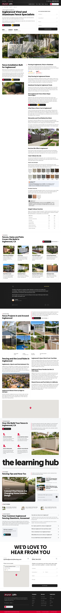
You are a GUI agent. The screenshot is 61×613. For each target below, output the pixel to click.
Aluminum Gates (50, 273)
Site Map (51, 605)
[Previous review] (45, 305)
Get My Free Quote (47, 29)
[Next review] (48, 305)
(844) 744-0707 (36, 559)
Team (33, 603)
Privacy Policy (38, 611)
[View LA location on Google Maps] (17, 566)
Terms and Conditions (45, 611)
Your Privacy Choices (54, 611)
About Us (33, 596)
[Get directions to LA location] (18, 566)
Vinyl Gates (20, 255)
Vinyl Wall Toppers (36, 255)
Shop (37, 4)
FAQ (50, 603)
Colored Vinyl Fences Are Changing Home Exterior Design (15, 493)
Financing (4, 1)
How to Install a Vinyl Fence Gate (32, 507)
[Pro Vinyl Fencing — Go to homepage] (10, 595)
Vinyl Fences (43, 596)
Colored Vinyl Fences (51, 255)
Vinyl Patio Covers (7, 273)
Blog (32, 605)
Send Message (44, 585)
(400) (7, 569)
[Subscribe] (56, 497)
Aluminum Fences (21, 273)
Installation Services (31, 4)
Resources (46, 4)
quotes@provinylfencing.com (12, 559)
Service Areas (11, 1)
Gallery (40, 4)
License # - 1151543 (8, 602)
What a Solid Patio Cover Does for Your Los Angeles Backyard (52, 487)
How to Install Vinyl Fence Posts (50, 507)
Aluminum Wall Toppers (37, 273)
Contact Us (33, 598)
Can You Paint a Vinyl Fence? (11, 507)
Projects (43, 4)
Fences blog (7, 488)
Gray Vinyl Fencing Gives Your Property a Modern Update (51, 479)
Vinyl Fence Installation (8, 255)
